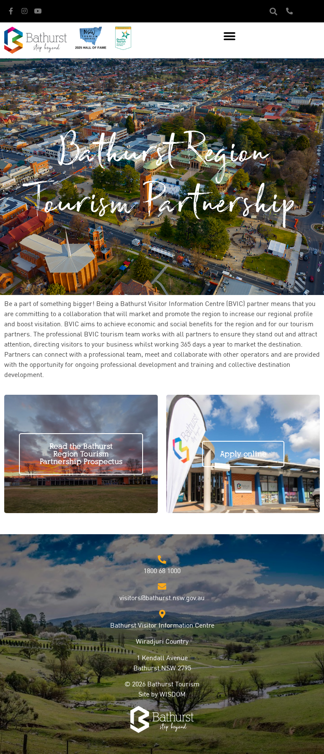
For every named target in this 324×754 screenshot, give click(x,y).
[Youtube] (38, 11)
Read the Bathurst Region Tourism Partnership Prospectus (81, 454)
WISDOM (172, 694)
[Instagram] (24, 11)
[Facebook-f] (11, 11)
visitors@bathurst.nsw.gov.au (162, 598)
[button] (273, 11)
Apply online (243, 454)
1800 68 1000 (162, 571)
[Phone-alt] (289, 11)
